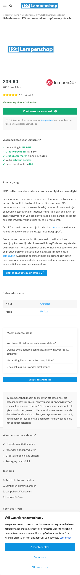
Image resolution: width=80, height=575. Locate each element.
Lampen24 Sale (14, 497)
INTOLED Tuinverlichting (19, 479)
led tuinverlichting (11, 15)
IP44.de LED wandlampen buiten (50, 15)
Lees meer (65, 537)
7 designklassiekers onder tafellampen (29, 366)
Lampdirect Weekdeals (18, 491)
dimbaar (55, 227)
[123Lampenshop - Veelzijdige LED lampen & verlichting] (39, 6)
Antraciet (45, 303)
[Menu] (5, 5)
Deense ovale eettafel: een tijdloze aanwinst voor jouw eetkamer (38, 351)
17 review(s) (26, 95)
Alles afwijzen (40, 566)
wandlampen (27, 15)
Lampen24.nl (47, 120)
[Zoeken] (10, 5)
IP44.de (44, 311)
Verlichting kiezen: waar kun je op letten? (30, 360)
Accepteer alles (40, 546)
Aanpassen (40, 556)
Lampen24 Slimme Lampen (20, 485)
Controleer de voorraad (37, 111)
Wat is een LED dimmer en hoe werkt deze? (31, 343)
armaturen (9, 255)
